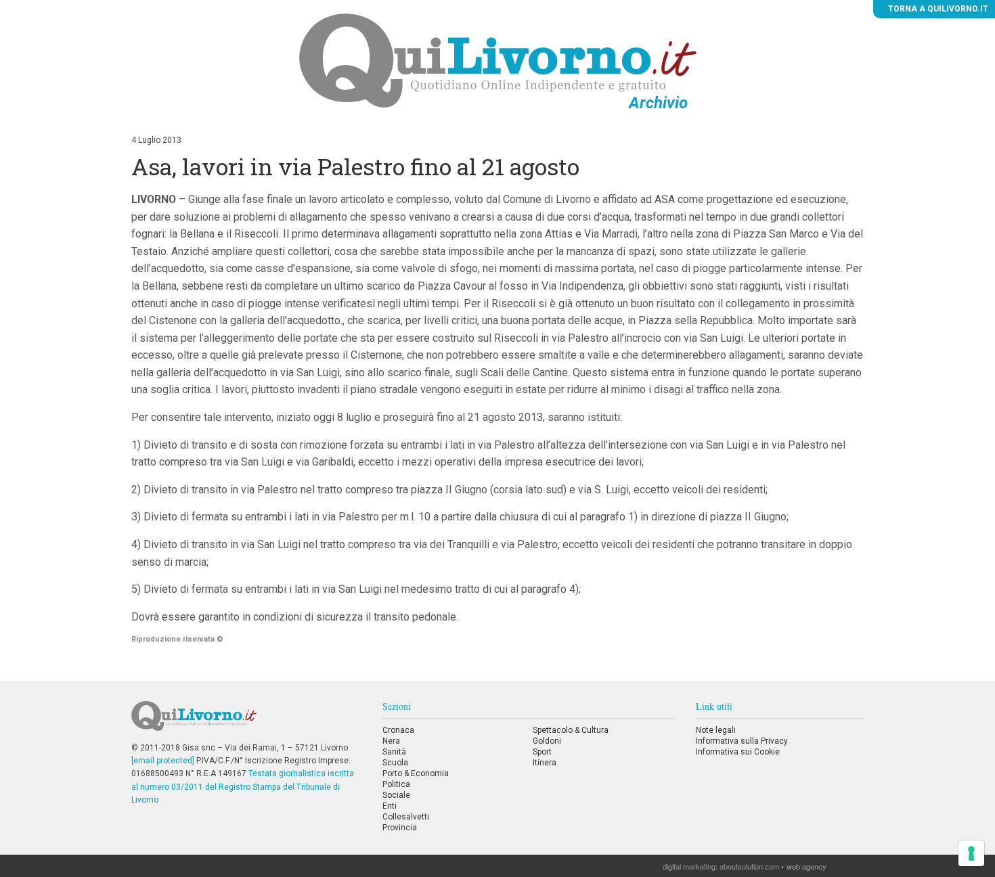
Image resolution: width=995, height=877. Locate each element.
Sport (542, 752)
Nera (391, 741)
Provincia (399, 827)
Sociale (396, 795)
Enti (389, 806)
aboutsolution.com (749, 866)
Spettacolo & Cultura (571, 730)
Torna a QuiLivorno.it (937, 9)
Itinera (544, 762)
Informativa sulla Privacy (742, 741)
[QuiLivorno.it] (246, 721)
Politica (396, 784)
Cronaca (398, 730)
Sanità (394, 752)
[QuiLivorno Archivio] (497, 60)
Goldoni (547, 741)
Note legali (716, 730)
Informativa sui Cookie (738, 752)
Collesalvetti (405, 817)
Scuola (395, 762)
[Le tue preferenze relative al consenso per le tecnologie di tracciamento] (971, 853)
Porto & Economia (415, 773)
